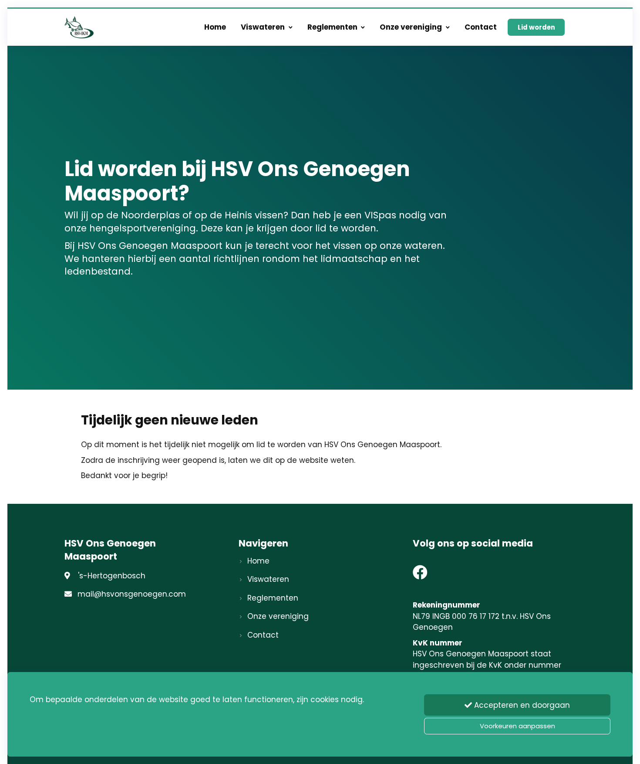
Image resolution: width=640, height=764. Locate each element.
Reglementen (332, 27)
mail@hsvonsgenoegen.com (131, 594)
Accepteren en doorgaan (521, 705)
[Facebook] (420, 575)
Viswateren (263, 27)
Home (215, 27)
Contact (481, 27)
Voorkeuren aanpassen (517, 725)
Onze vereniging (411, 27)
